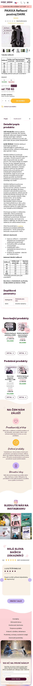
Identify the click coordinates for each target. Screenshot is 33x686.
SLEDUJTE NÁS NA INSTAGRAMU (16, 507)
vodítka (20, 226)
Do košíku (20, 101)
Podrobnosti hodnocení (16, 23)
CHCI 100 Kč (16, 679)
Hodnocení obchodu (16, 625)
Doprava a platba (16, 628)
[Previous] (2, 580)
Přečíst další (16, 601)
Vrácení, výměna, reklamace (16, 631)
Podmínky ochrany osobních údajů (16, 634)
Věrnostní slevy (15, 622)
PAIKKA (16, 18)
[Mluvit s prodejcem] (8, 106)
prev (4, 330)
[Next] (30, 580)
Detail (9, 353)
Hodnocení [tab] (17, 119)
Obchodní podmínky (16, 638)
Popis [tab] (6, 119)
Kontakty (16, 619)
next (27, 330)
